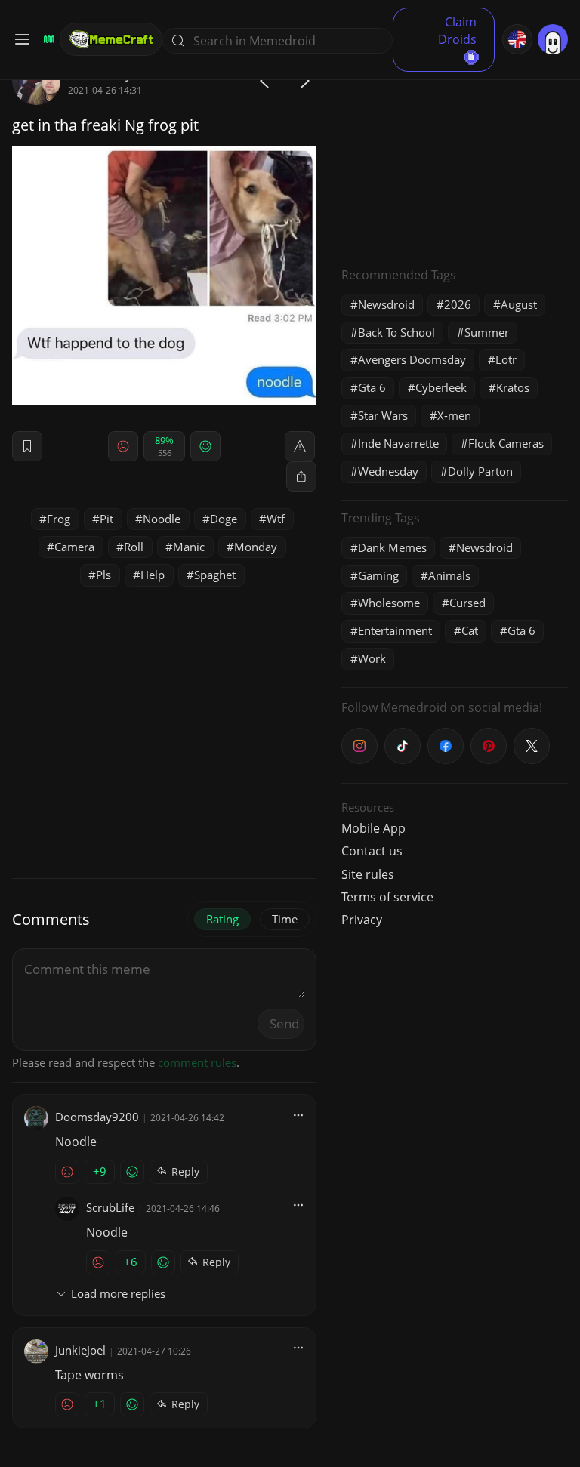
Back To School (396, 332)
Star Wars (383, 415)
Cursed (467, 602)
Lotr (506, 359)
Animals (449, 575)
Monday (255, 546)
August (519, 304)
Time (285, 918)
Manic (189, 546)
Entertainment (395, 630)
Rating (222, 918)
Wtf (276, 518)
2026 (457, 304)
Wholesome (389, 602)
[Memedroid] (47, 39)
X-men (454, 415)
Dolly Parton (480, 471)
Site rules (367, 874)
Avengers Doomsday (412, 359)
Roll (133, 546)
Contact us (372, 851)
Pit (106, 518)
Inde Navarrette (398, 443)
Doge (223, 518)
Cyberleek (441, 387)
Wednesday (388, 471)
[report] (300, 446)
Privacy (361, 919)
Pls (103, 574)
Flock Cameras (506, 443)
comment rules (197, 1062)
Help (152, 574)
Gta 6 (372, 387)
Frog (58, 518)
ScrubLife (110, 1207)
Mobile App (373, 828)
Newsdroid (386, 304)
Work (372, 658)
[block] (301, 476)
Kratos (512, 387)
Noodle (161, 518)
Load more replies (118, 1293)
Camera (74, 546)
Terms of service (387, 897)
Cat (469, 630)
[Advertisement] (454, 151)
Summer (486, 332)
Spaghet (215, 574)
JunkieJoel (80, 1350)
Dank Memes (392, 547)
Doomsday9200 (97, 1116)
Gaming (378, 575)
